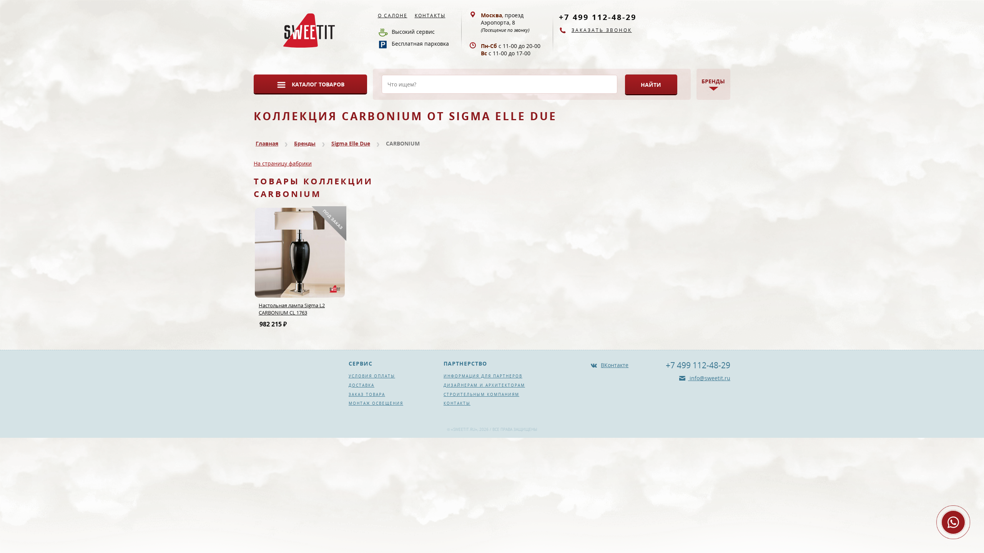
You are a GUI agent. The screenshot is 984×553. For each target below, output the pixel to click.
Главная (267, 143)
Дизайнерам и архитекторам (484, 385)
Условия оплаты (372, 376)
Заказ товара (367, 394)
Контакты (430, 15)
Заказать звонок (602, 30)
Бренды (305, 143)
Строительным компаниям (481, 394)
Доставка (361, 385)
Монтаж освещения (376, 403)
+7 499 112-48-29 (598, 17)
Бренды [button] (713, 81)
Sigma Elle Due (350, 143)
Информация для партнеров (483, 376)
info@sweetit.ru (709, 378)
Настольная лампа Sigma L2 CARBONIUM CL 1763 (292, 309)
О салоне (392, 15)
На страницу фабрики (283, 163)
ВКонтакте (614, 365)
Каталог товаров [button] (318, 84)
